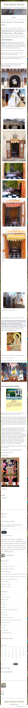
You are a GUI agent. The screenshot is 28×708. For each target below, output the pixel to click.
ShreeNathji (11, 36)
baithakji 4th (14, 35)
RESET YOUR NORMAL (6, 571)
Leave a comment (23, 37)
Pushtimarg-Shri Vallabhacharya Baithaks (9, 29)
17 (19, 652)
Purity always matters (5, 581)
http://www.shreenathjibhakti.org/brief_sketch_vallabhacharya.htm (14, 360)
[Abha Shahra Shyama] (14, 14)
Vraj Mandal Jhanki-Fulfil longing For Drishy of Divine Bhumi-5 (13, 576)
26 (1, 656)
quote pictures (4, 612)
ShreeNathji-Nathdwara (21, 29)
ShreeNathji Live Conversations (7, 617)
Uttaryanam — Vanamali (6, 584)
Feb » (5, 660)
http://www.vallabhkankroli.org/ (13, 414)
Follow (4, 532)
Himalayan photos (4, 599)
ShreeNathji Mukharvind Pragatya (8, 568)
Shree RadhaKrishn (5, 614)
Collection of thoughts (13, 28)
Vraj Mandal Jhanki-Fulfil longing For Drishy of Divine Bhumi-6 (13, 574)
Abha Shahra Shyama (14, 4)
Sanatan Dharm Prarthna (6, 586)
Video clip (3, 627)
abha (11, 35)
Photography (19, 28)
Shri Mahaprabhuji (17, 36)
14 (9, 652)
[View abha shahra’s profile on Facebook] (1, 694)
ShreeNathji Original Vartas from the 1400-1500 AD (11, 619)
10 (19, 650)
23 (16, 654)
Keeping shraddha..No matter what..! (8, 566)
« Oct (2, 660)
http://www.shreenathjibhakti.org (7, 358)
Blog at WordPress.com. (14, 704)
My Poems (3, 602)
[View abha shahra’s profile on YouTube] (3, 694)
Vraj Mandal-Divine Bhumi (6, 632)
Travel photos (4, 625)
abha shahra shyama (7, 638)
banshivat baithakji (20, 35)
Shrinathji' (9, 37)
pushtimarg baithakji (5, 36)
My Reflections (4, 604)
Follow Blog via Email (7, 521)
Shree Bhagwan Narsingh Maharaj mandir (9, 579)
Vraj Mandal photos (15, 37)
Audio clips (3, 594)
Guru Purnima (4, 563)
